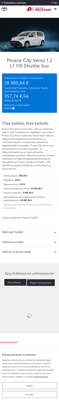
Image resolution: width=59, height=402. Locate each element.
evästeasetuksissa (41, 376)
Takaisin (30, 15)
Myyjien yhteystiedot (40, 282)
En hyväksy (29, 394)
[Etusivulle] (39, 8)
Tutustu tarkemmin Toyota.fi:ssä (18, 217)
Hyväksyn (29, 385)
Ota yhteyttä (14, 282)
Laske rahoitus (12, 100)
